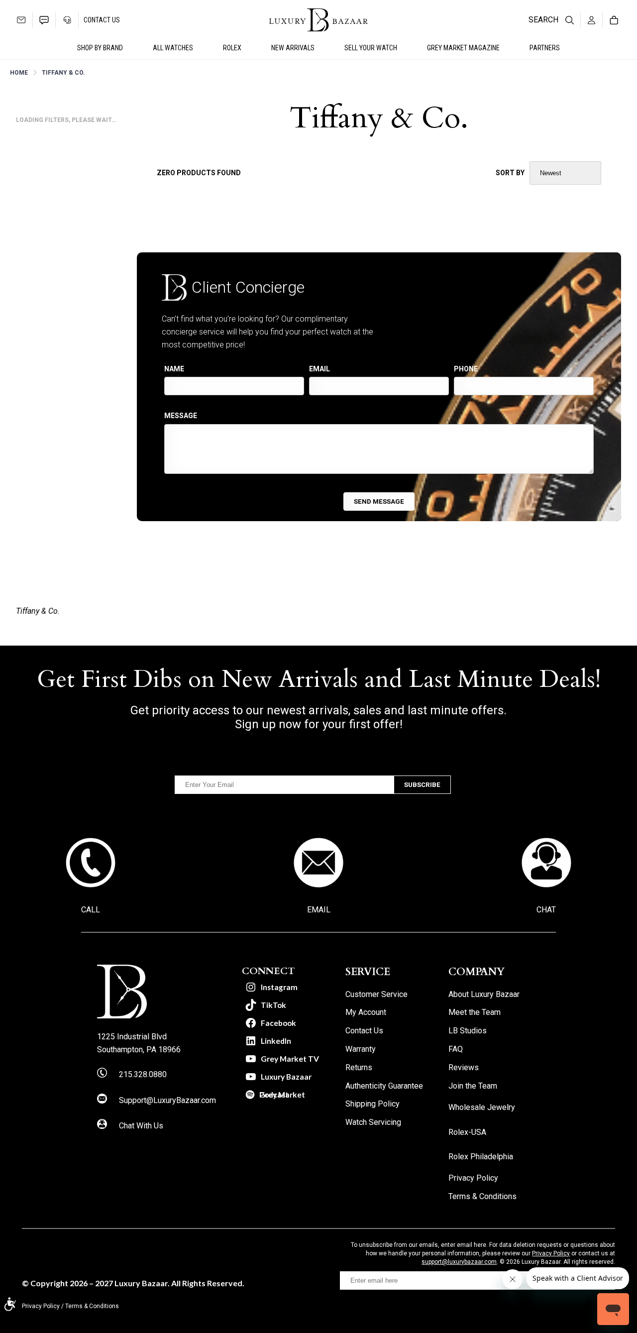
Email (319, 369)
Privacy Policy (551, 1253)
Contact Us (102, 20)
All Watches (173, 48)
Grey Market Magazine (463, 48)
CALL (90, 909)
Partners (545, 48)
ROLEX (232, 48)
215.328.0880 (143, 1074)
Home (19, 73)
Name (174, 369)
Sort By (510, 173)
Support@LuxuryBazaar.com (167, 1100)
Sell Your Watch (370, 48)
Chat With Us (141, 1125)
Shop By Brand (100, 48)
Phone (466, 369)
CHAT (546, 909)
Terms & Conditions (92, 1306)
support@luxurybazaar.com (459, 1261)
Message (180, 416)
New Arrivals (293, 48)
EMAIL (318, 909)
